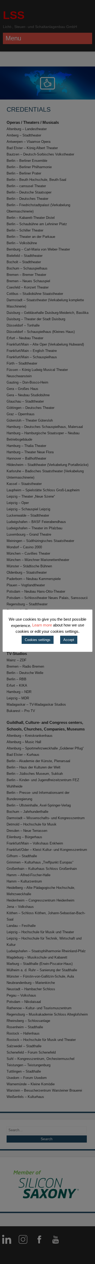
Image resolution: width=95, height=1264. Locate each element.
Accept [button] (68, 640)
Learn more (42, 625)
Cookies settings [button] (37, 640)
